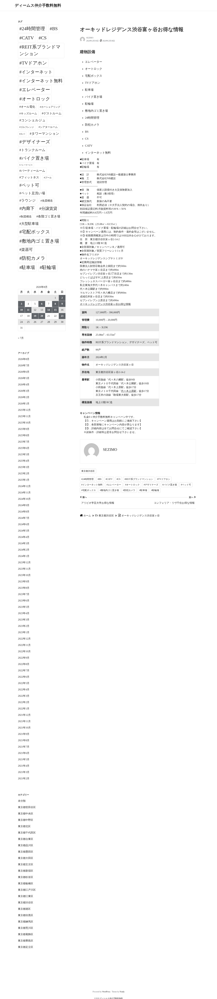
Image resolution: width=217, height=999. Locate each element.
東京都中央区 (25, 813)
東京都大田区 (25, 858)
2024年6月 (23, 524)
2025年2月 (23, 473)
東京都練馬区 (25, 921)
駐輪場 (49, 267)
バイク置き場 (35, 158)
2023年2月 (23, 626)
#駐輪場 (155, 490)
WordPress (106, 992)
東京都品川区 (25, 845)
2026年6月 (23, 371)
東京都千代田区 (27, 832)
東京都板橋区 (25, 883)
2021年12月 (24, 715)
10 (21, 309)
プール (48, 177)
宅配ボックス (36, 231)
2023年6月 (23, 600)
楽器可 (27, 249)
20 (42, 316)
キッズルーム (29, 113)
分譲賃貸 (49, 208)
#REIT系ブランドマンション (139, 479)
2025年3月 (23, 467)
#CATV (109, 479)
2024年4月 (23, 537)
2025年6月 (23, 448)
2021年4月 (23, 765)
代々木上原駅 (128, 391)
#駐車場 (143, 490)
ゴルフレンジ (27, 127)
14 (48, 309)
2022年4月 (23, 689)
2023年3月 (23, 619)
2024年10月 (24, 499)
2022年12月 (24, 638)
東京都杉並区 (25, 877)
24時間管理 (33, 28)
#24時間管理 (87, 479)
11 (28, 309)
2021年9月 (23, 734)
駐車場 (28, 267)
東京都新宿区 (25, 870)
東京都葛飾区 (25, 934)
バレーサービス (26, 165)
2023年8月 (23, 587)
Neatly (122, 992)
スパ (22, 134)
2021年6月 (23, 753)
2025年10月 (24, 422)
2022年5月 (23, 683)
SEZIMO (89, 38)
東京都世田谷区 (27, 807)
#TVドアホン (163, 479)
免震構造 (47, 200)
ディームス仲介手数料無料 (38, 5)
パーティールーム (33, 170)
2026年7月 (23, 365)
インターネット (37, 72)
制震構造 (26, 216)
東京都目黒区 (25, 915)
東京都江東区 (25, 896)
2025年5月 (23, 454)
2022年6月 (23, 676)
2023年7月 (23, 594)
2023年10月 (24, 575)
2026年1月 (23, 403)
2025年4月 (23, 460)
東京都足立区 (25, 947)
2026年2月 (23, 397)
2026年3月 (23, 390)
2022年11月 (24, 645)
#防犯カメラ (129, 490)
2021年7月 (23, 746)
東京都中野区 (25, 820)
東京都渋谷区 (88, 471)
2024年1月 (23, 556)
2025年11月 (24, 416)
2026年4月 (23, 384)
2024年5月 (23, 530)
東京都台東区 (25, 839)
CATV (28, 37)
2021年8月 (23, 740)
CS (44, 37)
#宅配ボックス (88, 490)
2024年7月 (23, 518)
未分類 (22, 800)
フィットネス (30, 177)
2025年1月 (23, 479)
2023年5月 (23, 607)
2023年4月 (23, 613)
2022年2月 (23, 702)
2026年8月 (23, 359)
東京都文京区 (25, 864)
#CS (118, 479)
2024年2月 (23, 549)
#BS (100, 479)
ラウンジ (28, 200)
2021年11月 (24, 721)
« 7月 (21, 338)
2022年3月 (23, 695)
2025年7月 (23, 441)
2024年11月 (24, 492)
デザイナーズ (36, 141)
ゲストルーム (52, 113)
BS (55, 28)
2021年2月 (23, 778)
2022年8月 (23, 664)
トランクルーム (33, 150)
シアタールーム (49, 127)
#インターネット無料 (91, 485)
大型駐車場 (30, 224)
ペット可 (30, 185)
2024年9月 (23, 505)
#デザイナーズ (151, 485)
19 (35, 316)
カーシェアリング (50, 107)
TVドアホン (34, 62)
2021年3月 (23, 772)
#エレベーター (114, 485)
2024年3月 (23, 543)
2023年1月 (23, 632)
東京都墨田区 (25, 851)
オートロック (36, 98)
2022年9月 (23, 657)
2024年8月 (23, 511)
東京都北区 (24, 826)
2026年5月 (23, 378)
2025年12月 (24, 410)
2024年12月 (24, 486)
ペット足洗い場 (33, 193)
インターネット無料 (42, 80)
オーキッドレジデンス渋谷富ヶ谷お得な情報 (105, 304)
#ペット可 (186, 485)
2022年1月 (23, 708)
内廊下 (28, 208)
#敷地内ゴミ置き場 (109, 490)
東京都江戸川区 (27, 889)
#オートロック (132, 485)
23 (62, 316)
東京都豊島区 (25, 940)
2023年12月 (24, 562)
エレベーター (36, 89)
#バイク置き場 (169, 485)
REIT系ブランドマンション (40, 50)
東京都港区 (24, 909)
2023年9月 (23, 581)
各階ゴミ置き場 (49, 216)
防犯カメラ (33, 258)
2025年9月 (23, 429)
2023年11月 (24, 568)
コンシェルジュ (33, 120)
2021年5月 (23, 759)
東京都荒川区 (25, 928)
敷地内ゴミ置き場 (40, 241)
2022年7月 (23, 670)
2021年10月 (24, 727)
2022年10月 (24, 651)
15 (55, 309)
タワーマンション (45, 133)
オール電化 (28, 106)
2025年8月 (23, 435)
